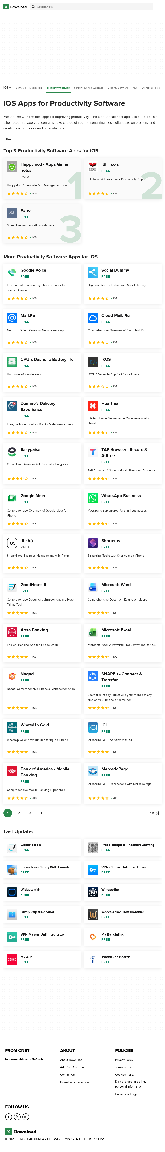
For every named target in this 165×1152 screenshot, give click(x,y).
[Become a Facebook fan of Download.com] (8, 1116)
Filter (7, 139)
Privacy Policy (124, 1060)
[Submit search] (33, 6)
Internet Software (16, 87)
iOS (5, 87)
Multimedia (35, 87)
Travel (134, 87)
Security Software (118, 87)
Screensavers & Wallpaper (89, 87)
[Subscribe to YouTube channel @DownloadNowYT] (25, 1116)
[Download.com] (15, 6)
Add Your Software (72, 1067)
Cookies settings (126, 1094)
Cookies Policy (124, 1074)
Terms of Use (124, 1067)
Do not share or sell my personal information (130, 1084)
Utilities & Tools (151, 87)
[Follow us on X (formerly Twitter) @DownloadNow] (17, 1116)
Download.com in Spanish (77, 1082)
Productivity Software (58, 87)
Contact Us (67, 1074)
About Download (71, 1060)
